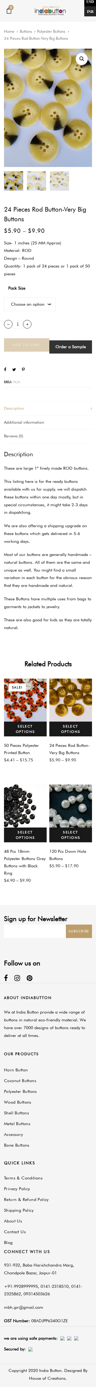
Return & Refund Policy (26, 1199)
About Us (13, 1221)
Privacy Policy (17, 1188)
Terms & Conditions (23, 1178)
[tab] (48, 408)
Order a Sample (70, 346)
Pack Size (16, 288)
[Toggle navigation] (80, 11)
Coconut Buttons (20, 1080)
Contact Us (15, 1231)
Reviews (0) (13, 436)
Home (9, 31)
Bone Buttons (17, 1145)
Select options (25, 729)
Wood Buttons (17, 1102)
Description (14, 408)
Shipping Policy (19, 1210)
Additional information (24, 422)
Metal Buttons (17, 1123)
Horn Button (16, 1069)
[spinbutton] (17, 324)
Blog (8, 1242)
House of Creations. (48, 1378)
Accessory (13, 1134)
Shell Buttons (16, 1112)
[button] (82, 59)
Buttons (26, 31)
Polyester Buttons (51, 31)
